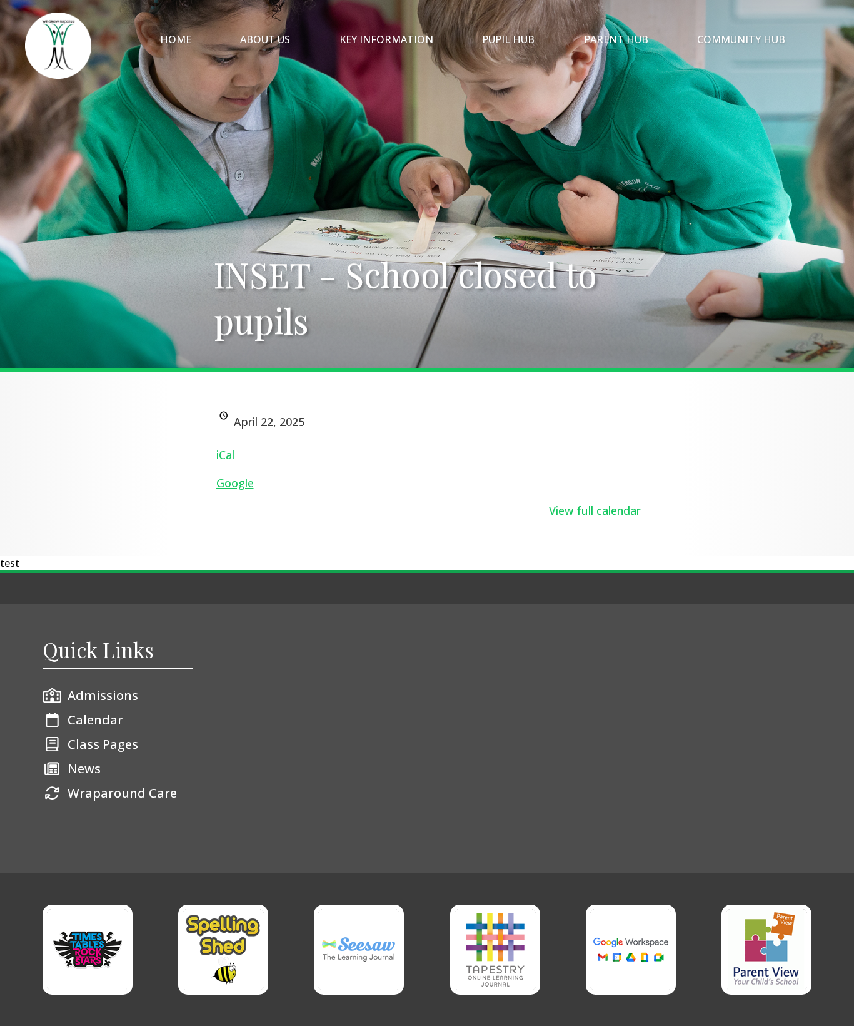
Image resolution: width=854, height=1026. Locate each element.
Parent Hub (616, 39)
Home (175, 39)
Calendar (95, 719)
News (84, 768)
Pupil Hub (508, 39)
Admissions (103, 695)
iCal (225, 454)
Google (235, 482)
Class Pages (103, 744)
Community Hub (741, 39)
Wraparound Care (122, 793)
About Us (265, 39)
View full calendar (595, 510)
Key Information (386, 39)
